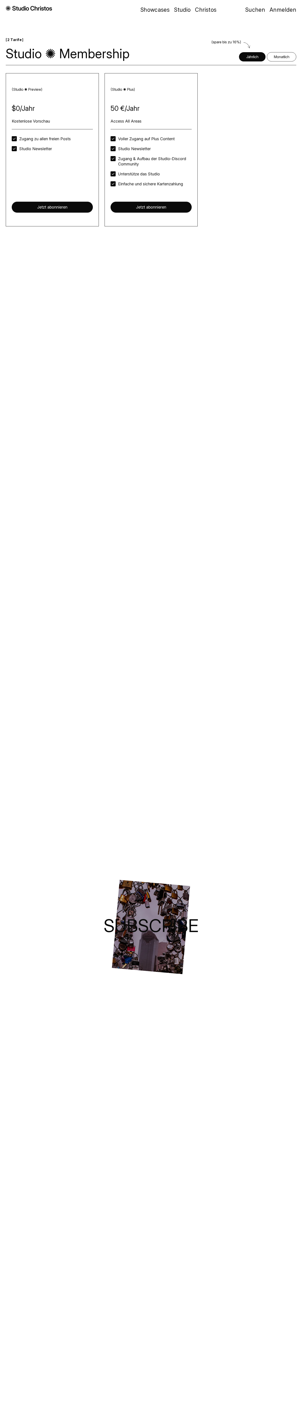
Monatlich (281, 57)
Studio (182, 9)
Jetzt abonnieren (52, 206)
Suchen (255, 9)
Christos (205, 9)
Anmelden (283, 9)
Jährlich (252, 57)
